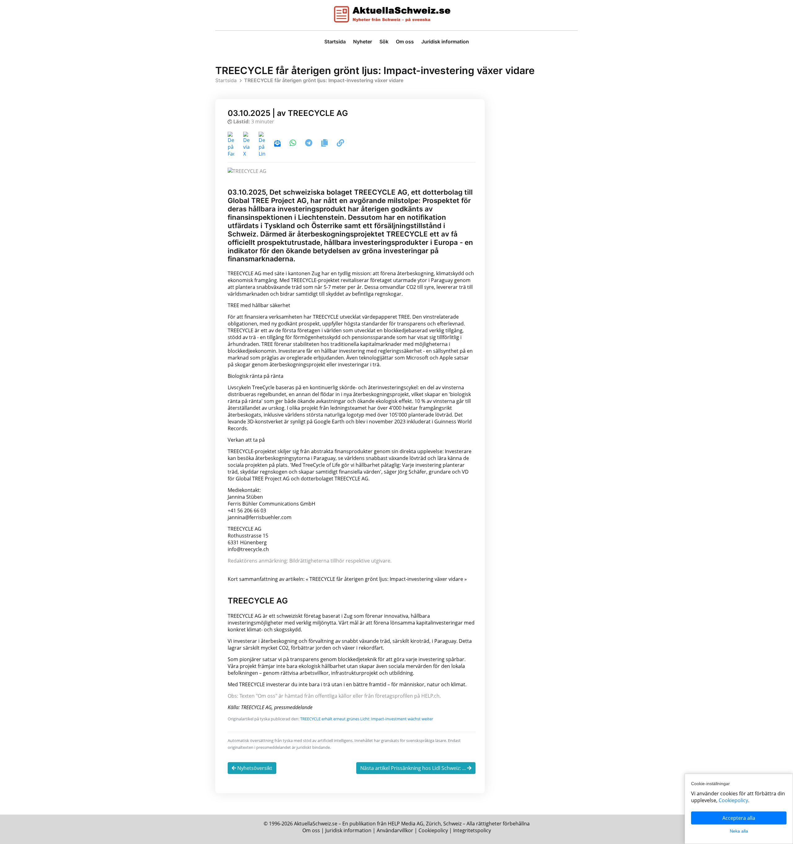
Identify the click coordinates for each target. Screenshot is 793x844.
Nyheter (362, 41)
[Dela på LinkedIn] (262, 143)
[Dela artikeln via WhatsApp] (293, 143)
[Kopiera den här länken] (340, 143)
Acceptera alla (738, 818)
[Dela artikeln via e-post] (278, 143)
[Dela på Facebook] (231, 143)
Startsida (335, 41)
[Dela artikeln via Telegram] (309, 143)
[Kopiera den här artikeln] (325, 143)
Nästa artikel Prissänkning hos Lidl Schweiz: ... (413, 768)
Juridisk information (445, 41)
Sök (383, 41)
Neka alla (739, 831)
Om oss (405, 41)
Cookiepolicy (433, 830)
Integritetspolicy (472, 830)
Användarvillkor (395, 830)
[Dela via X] (247, 143)
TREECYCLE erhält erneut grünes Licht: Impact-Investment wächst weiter (366, 719)
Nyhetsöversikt (254, 768)
